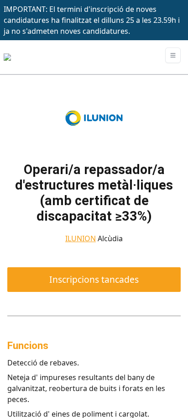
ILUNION (80, 238)
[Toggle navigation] (173, 55)
